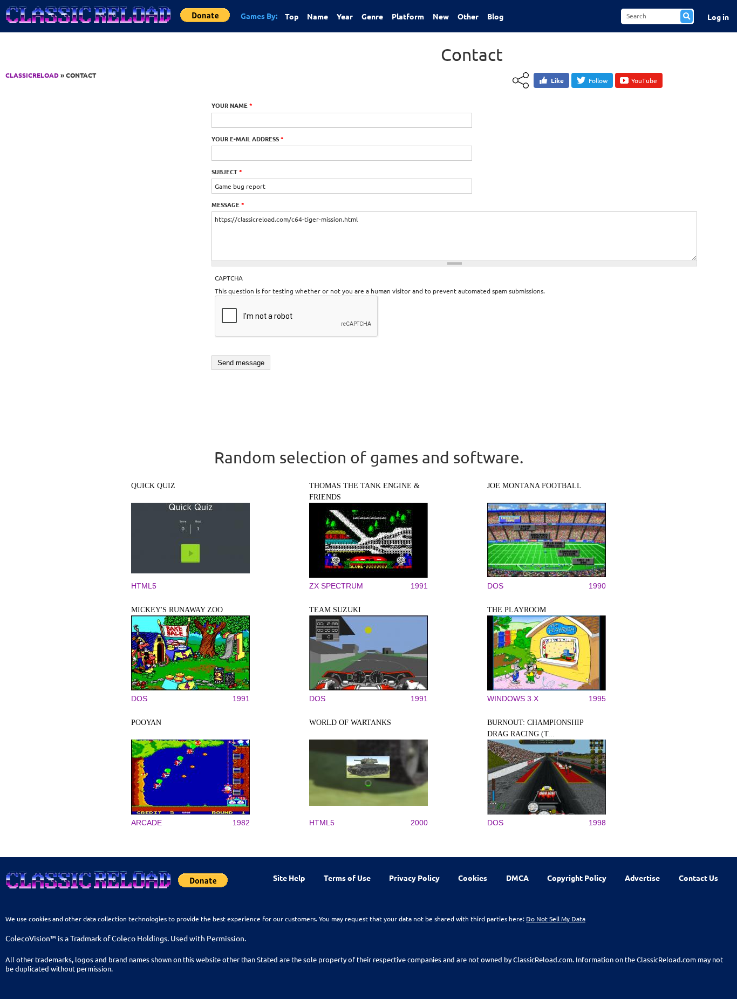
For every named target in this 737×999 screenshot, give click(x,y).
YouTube (644, 80)
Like (557, 80)
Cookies (472, 877)
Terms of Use (347, 877)
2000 (419, 822)
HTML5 (143, 585)
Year (345, 16)
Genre (372, 16)
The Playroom (516, 610)
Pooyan (146, 723)
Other (468, 16)
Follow (598, 80)
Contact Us (698, 877)
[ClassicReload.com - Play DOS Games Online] (87, 25)
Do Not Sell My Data (555, 918)
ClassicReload (32, 75)
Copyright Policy (576, 877)
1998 (597, 822)
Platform (408, 16)
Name (317, 16)
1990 (597, 585)
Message (227, 204)
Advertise (642, 877)
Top (291, 16)
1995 (597, 698)
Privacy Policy (414, 877)
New (441, 16)
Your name (232, 105)
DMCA (517, 877)
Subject (226, 171)
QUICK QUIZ (153, 486)
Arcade (146, 822)
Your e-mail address (247, 138)
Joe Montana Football (534, 486)
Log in (718, 17)
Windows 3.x (512, 698)
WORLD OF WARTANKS (350, 723)
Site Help (289, 877)
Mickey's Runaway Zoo (177, 610)
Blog (495, 16)
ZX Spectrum (336, 585)
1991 (419, 585)
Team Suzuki (335, 610)
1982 (241, 822)
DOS (495, 585)
